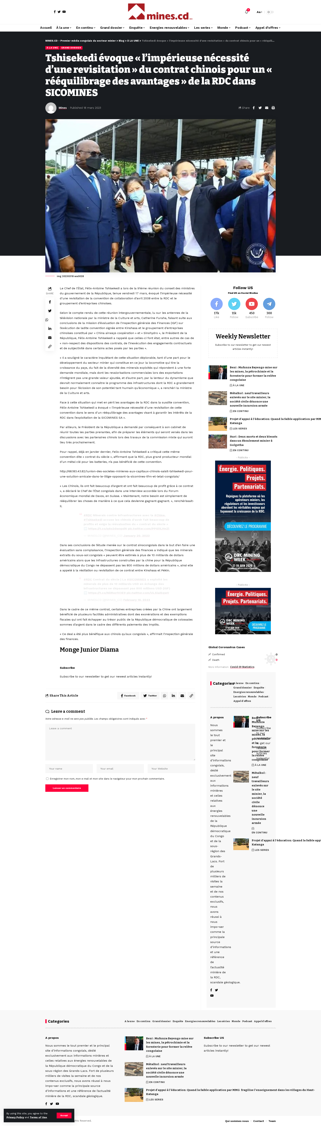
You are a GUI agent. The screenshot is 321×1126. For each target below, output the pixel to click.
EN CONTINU (241, 411)
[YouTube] (64, 11)
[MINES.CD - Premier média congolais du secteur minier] (160, 12)
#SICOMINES (136, 579)
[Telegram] (269, 308)
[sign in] (48, 12)
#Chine (159, 515)
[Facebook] (55, 11)
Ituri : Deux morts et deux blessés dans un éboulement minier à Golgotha (253, 441)
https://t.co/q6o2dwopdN (107, 528)
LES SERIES (240, 428)
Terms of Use (38, 1117)
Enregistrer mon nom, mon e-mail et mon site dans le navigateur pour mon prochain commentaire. (107, 778)
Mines (63, 107)
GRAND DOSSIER (71, 47)
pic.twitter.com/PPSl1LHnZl (148, 528)
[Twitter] (59, 11)
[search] (252, 12)
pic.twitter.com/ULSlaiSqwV (148, 593)
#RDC (88, 515)
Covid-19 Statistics (242, 667)
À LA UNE (52, 47)
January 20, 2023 (136, 535)
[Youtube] (251, 308)
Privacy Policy (15, 1117)
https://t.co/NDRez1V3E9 (107, 593)
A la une (238, 683)
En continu (252, 683)
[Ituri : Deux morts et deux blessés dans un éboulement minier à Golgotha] (217, 442)
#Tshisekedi (93, 519)
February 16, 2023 (136, 600)
